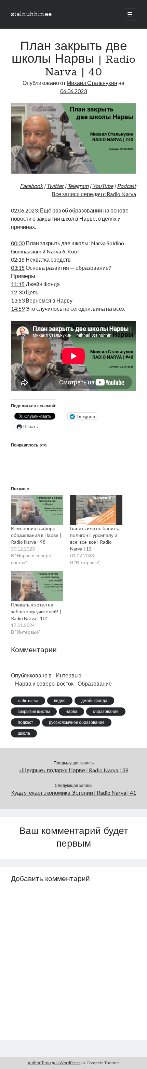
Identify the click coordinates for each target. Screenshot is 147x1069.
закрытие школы (34, 711)
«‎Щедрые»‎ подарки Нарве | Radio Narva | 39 (73, 770)
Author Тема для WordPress (54, 1062)
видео (60, 700)
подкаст (25, 722)
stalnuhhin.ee (31, 14)
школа (24, 733)
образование (106, 711)
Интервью (68, 675)
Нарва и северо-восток (44, 683)
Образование (95, 683)
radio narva (28, 700)
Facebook (31, 185)
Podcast (126, 185)
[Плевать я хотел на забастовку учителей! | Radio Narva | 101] (37, 586)
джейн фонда (94, 700)
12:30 (18, 292)
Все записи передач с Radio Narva (94, 194)
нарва (71, 711)
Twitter (55, 185)
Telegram (78, 185)
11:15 (18, 284)
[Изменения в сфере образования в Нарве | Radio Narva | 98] (37, 510)
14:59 (18, 308)
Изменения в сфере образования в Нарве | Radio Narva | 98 (36, 535)
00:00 (18, 243)
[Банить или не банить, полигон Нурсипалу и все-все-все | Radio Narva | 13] (96, 510)
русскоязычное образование (77, 722)
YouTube (102, 185)
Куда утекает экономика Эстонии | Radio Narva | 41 (73, 792)
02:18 (18, 259)
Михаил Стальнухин (92, 82)
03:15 (18, 267)
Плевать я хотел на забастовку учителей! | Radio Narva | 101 (36, 611)
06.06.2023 (73, 91)
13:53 (18, 300)
